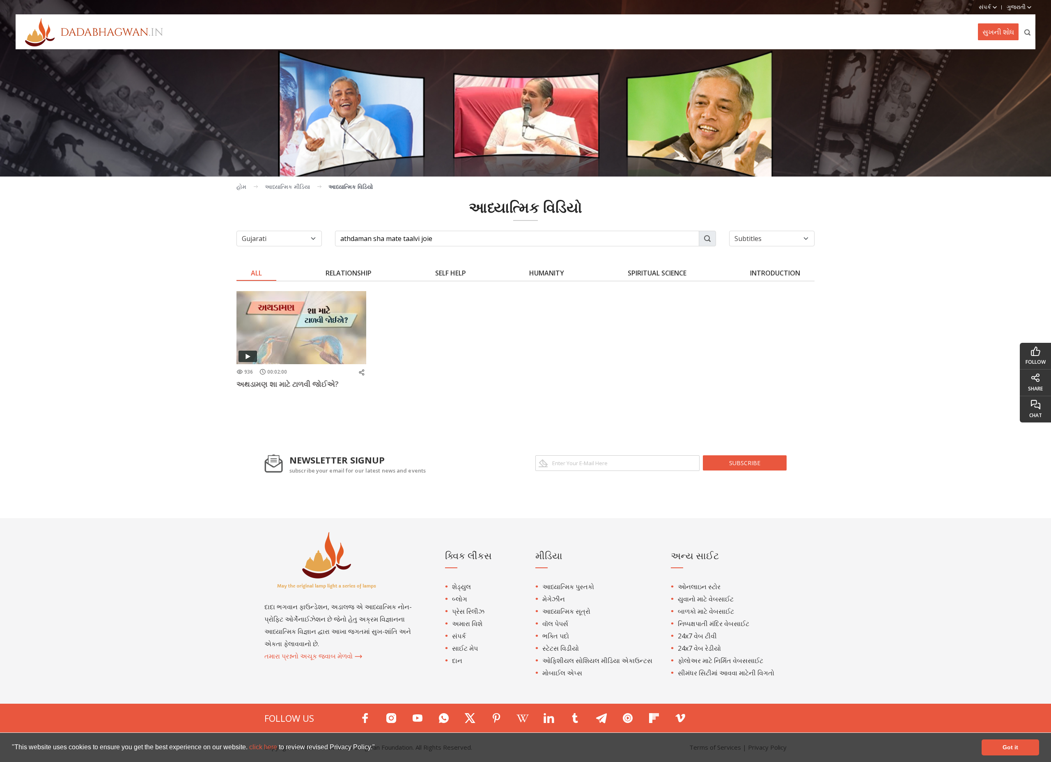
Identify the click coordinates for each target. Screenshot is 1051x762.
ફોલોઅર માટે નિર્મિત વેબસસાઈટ (720, 660)
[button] (377, 748)
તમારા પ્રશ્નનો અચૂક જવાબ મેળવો (309, 656)
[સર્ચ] (1027, 31)
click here (264, 747)
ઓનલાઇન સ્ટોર (699, 586)
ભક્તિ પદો (555, 635)
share (1035, 388)
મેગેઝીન (553, 599)
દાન (457, 660)
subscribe (744, 463)
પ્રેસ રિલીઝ (468, 611)
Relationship (349, 273)
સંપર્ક (459, 635)
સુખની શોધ (998, 32)
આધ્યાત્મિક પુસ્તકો (568, 586)
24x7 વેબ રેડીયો (699, 648)
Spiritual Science (657, 273)
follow (1036, 361)
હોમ (241, 186)
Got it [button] (1010, 747)
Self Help (450, 273)
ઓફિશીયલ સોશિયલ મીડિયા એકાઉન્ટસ (597, 660)
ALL (256, 273)
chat (1035, 415)
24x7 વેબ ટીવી (697, 635)
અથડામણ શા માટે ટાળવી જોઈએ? (287, 384)
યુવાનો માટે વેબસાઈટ (706, 599)
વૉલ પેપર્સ (555, 623)
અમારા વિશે (467, 623)
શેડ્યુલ (461, 586)
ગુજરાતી (1017, 7)
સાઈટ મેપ (465, 648)
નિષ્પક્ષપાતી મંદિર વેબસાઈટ (713, 623)
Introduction (775, 273)
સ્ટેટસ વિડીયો (560, 648)
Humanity (546, 273)
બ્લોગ (459, 599)
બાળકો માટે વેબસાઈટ (706, 611)
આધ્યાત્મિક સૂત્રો (566, 611)
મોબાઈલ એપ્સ (562, 672)
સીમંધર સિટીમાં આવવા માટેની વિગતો (726, 672)
